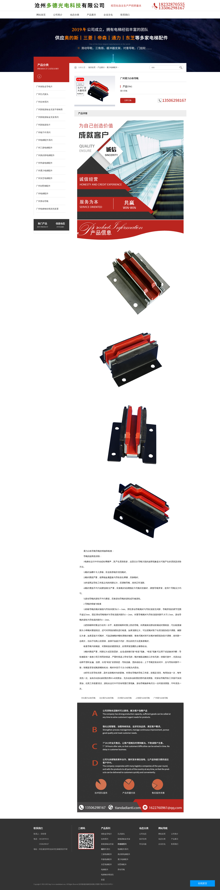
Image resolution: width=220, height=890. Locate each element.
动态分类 (74, 15)
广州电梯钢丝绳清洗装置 (47, 209)
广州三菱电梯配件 (44, 148)
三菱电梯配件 (106, 854)
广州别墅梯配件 (43, 186)
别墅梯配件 (122, 864)
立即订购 (127, 100)
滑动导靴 (121, 870)
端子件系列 (105, 849)
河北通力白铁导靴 (87, 698)
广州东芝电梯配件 (44, 178)
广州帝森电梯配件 (44, 163)
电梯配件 (104, 870)
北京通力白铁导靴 (106, 698)
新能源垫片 (122, 844)
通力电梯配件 (112, 67)
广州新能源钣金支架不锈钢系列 (49, 110)
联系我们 (125, 15)
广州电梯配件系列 (44, 140)
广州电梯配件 (42, 193)
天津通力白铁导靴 (124, 698)
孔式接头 (121, 834)
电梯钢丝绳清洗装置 (107, 877)
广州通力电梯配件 (44, 171)
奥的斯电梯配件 (124, 854)
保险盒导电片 (106, 834)
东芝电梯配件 (106, 864)
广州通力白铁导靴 (160, 698)
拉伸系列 (104, 839)
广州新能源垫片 (43, 125)
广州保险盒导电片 (44, 86)
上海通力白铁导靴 (142, 698)
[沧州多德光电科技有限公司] (91, 5)
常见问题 (142, 844)
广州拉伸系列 (42, 102)
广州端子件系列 (43, 132)
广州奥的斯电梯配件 (45, 155)
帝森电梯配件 (106, 859)
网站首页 (41, 15)
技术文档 (142, 839)
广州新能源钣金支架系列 (47, 117)
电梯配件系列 (123, 849)
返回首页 (91, 67)
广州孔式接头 (42, 94)
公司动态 (142, 834)
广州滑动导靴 (42, 201)
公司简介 (57, 15)
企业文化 (108, 15)
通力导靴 (123, 91)
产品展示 (91, 15)
